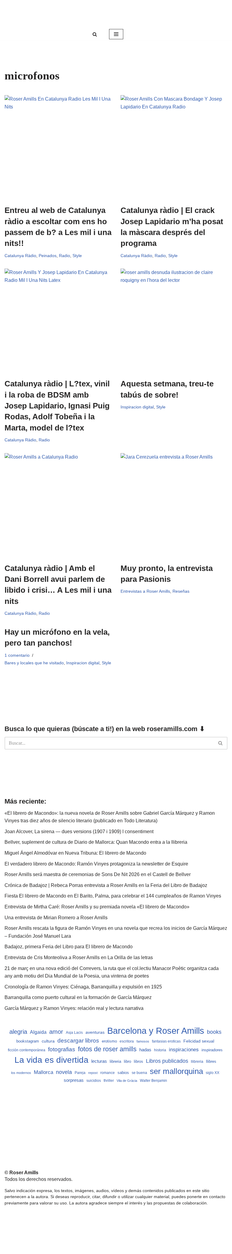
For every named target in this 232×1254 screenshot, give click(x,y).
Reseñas (180, 591)
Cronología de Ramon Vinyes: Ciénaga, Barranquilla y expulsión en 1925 (83, 986)
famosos (143, 1041)
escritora (127, 1041)
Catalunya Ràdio (20, 255)
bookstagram (27, 1041)
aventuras (95, 1032)
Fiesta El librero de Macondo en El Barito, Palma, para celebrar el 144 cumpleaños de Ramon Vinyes (113, 895)
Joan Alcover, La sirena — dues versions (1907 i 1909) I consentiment (79, 831)
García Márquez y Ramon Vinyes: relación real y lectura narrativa (74, 1008)
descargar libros (78, 1040)
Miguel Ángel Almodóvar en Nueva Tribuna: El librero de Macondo (75, 853)
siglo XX (212, 1073)
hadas (145, 1049)
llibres (211, 1061)
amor (56, 1031)
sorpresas (74, 1080)
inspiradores (212, 1050)
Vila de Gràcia (127, 1080)
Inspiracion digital (137, 407)
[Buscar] (94, 34)
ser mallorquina (176, 1071)
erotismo (109, 1041)
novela (64, 1072)
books (214, 1032)
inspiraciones (184, 1050)
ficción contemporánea (26, 1050)
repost (93, 1073)
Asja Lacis (74, 1032)
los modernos (21, 1073)
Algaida (38, 1032)
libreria (115, 1061)
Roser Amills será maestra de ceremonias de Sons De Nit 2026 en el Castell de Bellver (98, 874)
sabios (123, 1072)
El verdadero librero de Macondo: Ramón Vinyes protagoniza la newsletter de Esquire (96, 863)
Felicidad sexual (198, 1041)
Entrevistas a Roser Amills (145, 591)
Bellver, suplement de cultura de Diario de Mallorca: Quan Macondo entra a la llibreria (96, 842)
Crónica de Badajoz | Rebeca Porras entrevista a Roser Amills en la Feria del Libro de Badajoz (106, 885)
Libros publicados (167, 1061)
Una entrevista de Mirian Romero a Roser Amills (56, 917)
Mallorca (43, 1072)
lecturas (99, 1061)
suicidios (93, 1080)
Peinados (47, 255)
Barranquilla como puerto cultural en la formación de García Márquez (78, 997)
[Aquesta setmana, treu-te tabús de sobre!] (174, 320)
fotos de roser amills (107, 1049)
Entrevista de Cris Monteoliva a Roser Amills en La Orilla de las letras (79, 957)
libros (138, 1061)
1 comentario (17, 655)
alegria (18, 1031)
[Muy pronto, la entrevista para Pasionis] (174, 505)
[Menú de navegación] (116, 34)
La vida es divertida (51, 1060)
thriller (109, 1080)
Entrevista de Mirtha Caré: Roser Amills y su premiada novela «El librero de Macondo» (97, 906)
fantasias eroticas (166, 1041)
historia (160, 1050)
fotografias (61, 1049)
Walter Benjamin (153, 1080)
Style (77, 255)
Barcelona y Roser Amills (155, 1031)
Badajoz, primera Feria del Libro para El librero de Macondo (69, 946)
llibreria (197, 1061)
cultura (48, 1041)
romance (107, 1073)
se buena (139, 1073)
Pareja (80, 1073)
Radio (64, 255)
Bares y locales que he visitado (34, 662)
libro (127, 1061)
